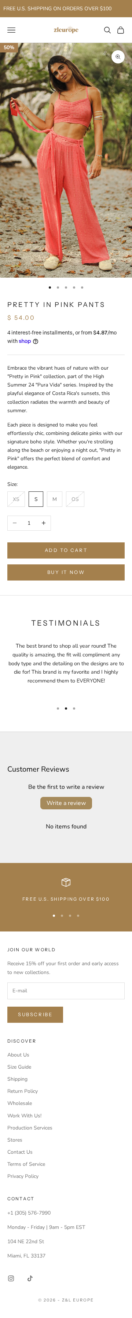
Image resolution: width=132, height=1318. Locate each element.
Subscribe (35, 1014)
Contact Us (20, 1152)
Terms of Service (26, 1164)
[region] (66, 890)
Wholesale (19, 1103)
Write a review (66, 803)
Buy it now (66, 572)
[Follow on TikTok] (30, 1278)
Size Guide (19, 1066)
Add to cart (66, 550)
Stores (14, 1139)
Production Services (29, 1127)
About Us (18, 1054)
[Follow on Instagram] (11, 1278)
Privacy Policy (22, 1176)
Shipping (17, 1079)
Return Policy (22, 1091)
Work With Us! (24, 1115)
